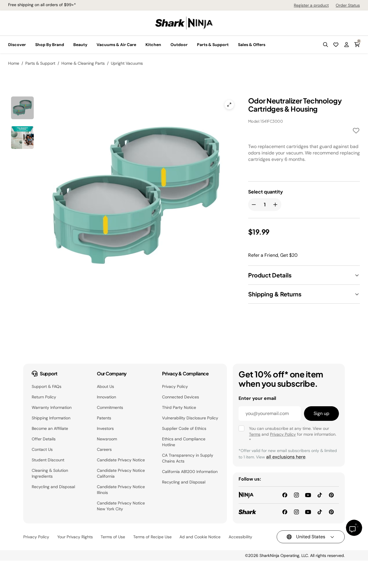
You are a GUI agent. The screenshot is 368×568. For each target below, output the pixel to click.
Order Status (348, 5)
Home (13, 63)
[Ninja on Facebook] (285, 495)
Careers (104, 449)
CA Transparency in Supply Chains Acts (187, 458)
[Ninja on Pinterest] (331, 495)
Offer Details (44, 439)
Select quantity (265, 192)
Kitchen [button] (153, 44)
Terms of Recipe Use (152, 536)
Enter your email (257, 398)
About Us (105, 386)
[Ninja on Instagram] (296, 495)
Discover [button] (17, 44)
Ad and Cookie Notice (200, 536)
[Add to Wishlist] (356, 131)
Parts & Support (40, 63)
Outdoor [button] (179, 44)
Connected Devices (180, 397)
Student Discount (48, 460)
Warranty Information (52, 407)
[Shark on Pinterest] (331, 512)
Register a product (311, 5)
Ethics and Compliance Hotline (183, 441)
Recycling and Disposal (53, 486)
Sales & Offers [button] (251, 44)
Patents (104, 418)
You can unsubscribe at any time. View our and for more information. (292, 434)
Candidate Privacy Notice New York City (121, 505)
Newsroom (107, 439)
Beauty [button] (80, 44)
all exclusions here (285, 457)
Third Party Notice (179, 407)
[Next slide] (170, 173)
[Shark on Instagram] (296, 512)
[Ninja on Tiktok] (320, 495)
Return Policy (44, 397)
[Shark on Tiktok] (320, 512)
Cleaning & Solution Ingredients (50, 473)
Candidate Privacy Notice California (121, 473)
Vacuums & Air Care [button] (116, 44)
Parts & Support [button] (213, 44)
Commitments (110, 407)
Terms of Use (113, 536)
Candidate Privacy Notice (121, 460)
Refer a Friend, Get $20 (273, 255)
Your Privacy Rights (75, 536)
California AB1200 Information (190, 471)
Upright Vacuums (127, 63)
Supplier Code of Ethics (184, 428)
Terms (254, 434)
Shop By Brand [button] (49, 44)
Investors (105, 428)
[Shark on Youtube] (308, 512)
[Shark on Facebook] (285, 512)
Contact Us (42, 449)
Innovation (106, 397)
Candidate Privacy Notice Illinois (121, 489)
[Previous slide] (70, 173)
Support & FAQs (46, 386)
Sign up (321, 413)
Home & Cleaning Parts (83, 63)
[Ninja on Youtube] (308, 495)
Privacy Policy (175, 386)
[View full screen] (229, 104)
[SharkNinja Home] (184, 23)
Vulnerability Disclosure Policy (190, 418)
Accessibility (240, 536)
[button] (325, 45)
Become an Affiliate (50, 428)
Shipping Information (51, 418)
